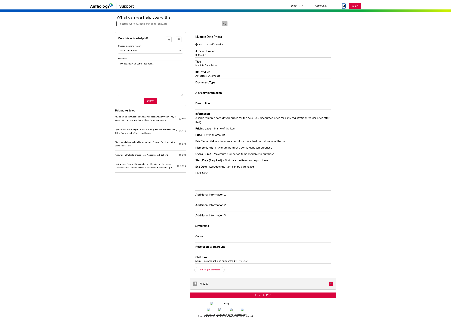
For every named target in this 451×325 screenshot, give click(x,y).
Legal (230, 314)
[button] (331, 284)
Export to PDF (263, 295)
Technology (221, 314)
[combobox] (169, 23)
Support (295, 5)
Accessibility (240, 314)
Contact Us (210, 314)
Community (321, 5)
